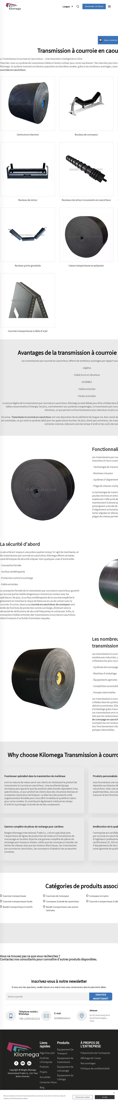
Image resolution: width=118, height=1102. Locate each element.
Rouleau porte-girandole (28, 265)
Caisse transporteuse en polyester (86, 265)
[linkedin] (29, 1063)
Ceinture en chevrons (28, 134)
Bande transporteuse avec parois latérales (62, 908)
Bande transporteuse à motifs (18, 906)
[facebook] (16, 1063)
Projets (43, 1072)
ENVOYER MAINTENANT (101, 996)
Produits (44, 1066)
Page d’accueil (47, 1053)
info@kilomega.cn (62, 1018)
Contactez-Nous (48, 1082)
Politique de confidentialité (95, 1068)
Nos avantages (88, 1063)
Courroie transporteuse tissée (17, 901)
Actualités (45, 1077)
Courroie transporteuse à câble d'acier (28, 331)
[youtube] (23, 1063)
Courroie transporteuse (14, 895)
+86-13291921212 (29, 1018)
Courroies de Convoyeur (57, 895)
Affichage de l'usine (91, 1058)
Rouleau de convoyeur (86, 134)
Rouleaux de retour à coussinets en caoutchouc (86, 200)
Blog (42, 1087)
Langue (66, 6)
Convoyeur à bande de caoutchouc (62, 901)
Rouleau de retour (27, 200)
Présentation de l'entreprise (95, 1053)
